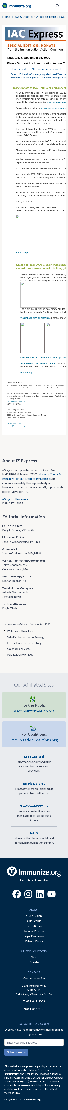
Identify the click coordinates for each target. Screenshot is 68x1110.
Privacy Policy (34, 941)
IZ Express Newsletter (21, 631)
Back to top (22, 252)
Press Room (34, 925)
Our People (34, 920)
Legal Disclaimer (34, 936)
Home (6, 16)
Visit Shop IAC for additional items (37, 363)
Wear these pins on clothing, (35, 318)
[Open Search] (57, 6)
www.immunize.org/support (54, 108)
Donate (34, 962)
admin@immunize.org (16, 426)
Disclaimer (16, 401)
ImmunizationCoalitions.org (34, 737)
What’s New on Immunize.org (25, 637)
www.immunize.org (14, 423)
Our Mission (34, 915)
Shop (34, 957)
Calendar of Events (19, 648)
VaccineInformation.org (34, 708)
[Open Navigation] (63, 6)
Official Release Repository (24, 643)
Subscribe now (16, 1052)
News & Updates (22, 16)
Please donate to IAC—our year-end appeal (36, 69)
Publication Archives (20, 654)
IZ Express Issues (46, 16)
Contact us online (34, 978)
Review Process (34, 931)
